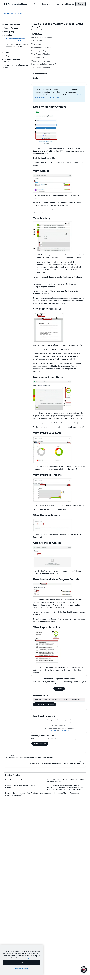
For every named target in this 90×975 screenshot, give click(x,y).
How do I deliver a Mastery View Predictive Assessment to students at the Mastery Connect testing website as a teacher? (43, 794)
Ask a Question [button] (40, 744)
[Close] (40, 948)
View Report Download (40, 68)
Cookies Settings (21, 968)
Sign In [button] (59, 688)
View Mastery (37, 44)
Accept (21, 962)
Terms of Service (64, 730)
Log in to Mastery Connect (41, 37)
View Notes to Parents (40, 57)
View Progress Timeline (40, 54)
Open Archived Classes (40, 61)
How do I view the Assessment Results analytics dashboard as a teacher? (65, 780)
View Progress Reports (40, 51)
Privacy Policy (53, 730)
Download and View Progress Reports (46, 64)
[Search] (73, 4)
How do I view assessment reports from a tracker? (21, 786)
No (66, 721)
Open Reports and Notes (41, 47)
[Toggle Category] (2, 25)
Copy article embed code (44, 704)
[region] (21, 960)
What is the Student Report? (16, 779)
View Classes (36, 41)
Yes (52, 721)
